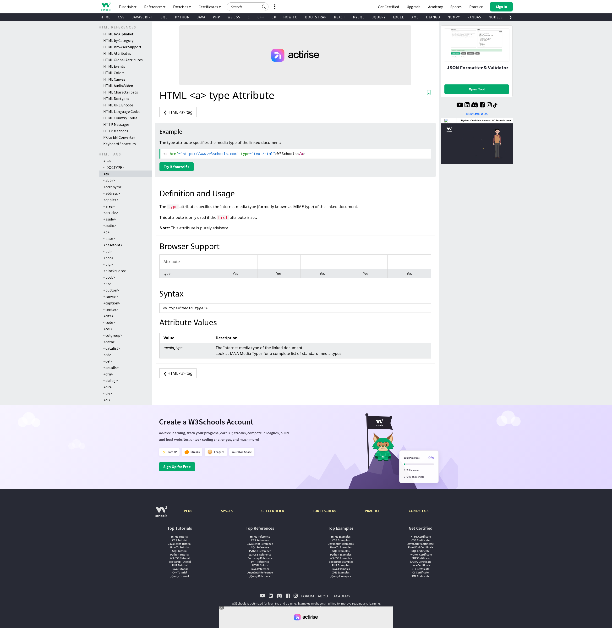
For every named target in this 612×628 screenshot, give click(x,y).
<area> (109, 206)
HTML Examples (340, 536)
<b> (106, 232)
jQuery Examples (341, 576)
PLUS (188, 510)
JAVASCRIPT (142, 17)
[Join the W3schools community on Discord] (474, 105)
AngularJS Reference (260, 572)
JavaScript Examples (341, 543)
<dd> (107, 354)
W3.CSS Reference (260, 554)
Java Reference (260, 569)
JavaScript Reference (260, 543)
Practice (476, 6)
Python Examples (340, 554)
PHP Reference (260, 561)
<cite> (108, 316)
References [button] (153, 6)
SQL (164, 17)
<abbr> (109, 180)
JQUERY (379, 17)
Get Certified (388, 6)
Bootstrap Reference (260, 558)
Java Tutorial (180, 569)
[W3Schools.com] (161, 514)
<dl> (107, 399)
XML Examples (341, 572)
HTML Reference (260, 536)
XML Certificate (420, 576)
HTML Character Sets (120, 92)
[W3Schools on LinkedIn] (467, 105)
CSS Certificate (420, 540)
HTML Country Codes (120, 118)
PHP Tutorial (179, 565)
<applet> (111, 199)
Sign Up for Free (177, 466)
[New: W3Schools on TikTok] (495, 105)
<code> (109, 322)
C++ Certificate (420, 569)
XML (415, 17)
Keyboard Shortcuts (119, 143)
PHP (216, 17)
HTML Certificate (420, 536)
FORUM (307, 596)
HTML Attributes (117, 53)
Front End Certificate (420, 547)
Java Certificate (420, 565)
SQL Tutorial (179, 551)
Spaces (456, 6)
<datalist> (111, 348)
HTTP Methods (115, 130)
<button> (111, 290)
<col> (108, 328)
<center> (110, 309)
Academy (435, 6)
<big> (108, 264)
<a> (106, 173)
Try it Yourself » (176, 166)
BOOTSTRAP (316, 17)
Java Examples (341, 569)
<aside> (109, 219)
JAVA (201, 17)
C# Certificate (420, 572)
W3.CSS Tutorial (180, 558)
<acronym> (112, 186)
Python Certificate (421, 554)
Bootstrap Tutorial (180, 561)
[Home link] (106, 6)
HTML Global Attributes (123, 59)
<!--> (107, 161)
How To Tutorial (179, 547)
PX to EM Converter (119, 137)
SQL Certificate (420, 551)
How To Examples (341, 547)
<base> (109, 238)
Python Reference (260, 551)
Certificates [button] (209, 6)
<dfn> (108, 374)
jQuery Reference (260, 576)
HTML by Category (118, 40)
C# (274, 17)
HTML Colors (114, 72)
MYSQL (359, 17)
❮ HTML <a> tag (178, 112)
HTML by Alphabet (118, 34)
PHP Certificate (420, 558)
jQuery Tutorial (180, 576)
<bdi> (108, 251)
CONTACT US (418, 510)
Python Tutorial (179, 554)
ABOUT (324, 596)
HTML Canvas (114, 79)
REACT (339, 17)
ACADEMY (341, 596)
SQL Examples (341, 551)
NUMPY (454, 17)
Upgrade (414, 6)
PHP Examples (341, 565)
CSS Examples (341, 540)
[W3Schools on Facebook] (482, 105)
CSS (121, 17)
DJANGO (433, 17)
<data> (109, 341)
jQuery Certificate (420, 561)
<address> (111, 193)
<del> (108, 361)
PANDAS (474, 17)
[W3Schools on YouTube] (459, 105)
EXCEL (398, 17)
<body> (109, 277)
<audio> (109, 225)
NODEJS (496, 17)
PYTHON (182, 17)
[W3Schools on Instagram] (489, 105)
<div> (107, 393)
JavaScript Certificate (420, 543)
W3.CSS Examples (341, 558)
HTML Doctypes (116, 98)
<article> (110, 212)
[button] (264, 7)
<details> (111, 367)
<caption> (111, 303)
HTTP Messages (116, 124)
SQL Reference (260, 547)
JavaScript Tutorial (179, 543)
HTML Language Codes (121, 111)
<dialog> (110, 380)
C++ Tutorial (179, 572)
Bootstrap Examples (341, 561)
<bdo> (108, 257)
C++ (260, 17)
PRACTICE (372, 510)
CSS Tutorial (179, 540)
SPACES (227, 510)
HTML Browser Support (122, 46)
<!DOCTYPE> (113, 167)
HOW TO (290, 17)
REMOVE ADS (477, 113)
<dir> (107, 387)
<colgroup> (112, 335)
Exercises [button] (181, 6)
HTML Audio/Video (118, 85)
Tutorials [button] (126, 6)
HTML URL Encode (118, 105)
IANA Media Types (246, 353)
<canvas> (111, 296)
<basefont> (113, 244)
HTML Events (114, 66)
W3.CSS (234, 17)
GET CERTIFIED (272, 510)
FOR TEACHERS (324, 510)
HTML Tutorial (179, 536)
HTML (105, 17)
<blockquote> (114, 270)
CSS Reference (260, 540)
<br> (107, 283)
